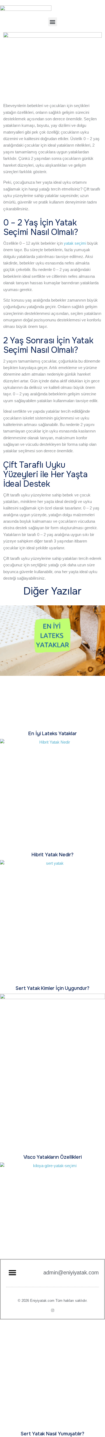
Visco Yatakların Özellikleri (52, 1157)
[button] (52, 21)
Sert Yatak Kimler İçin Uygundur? (52, 988)
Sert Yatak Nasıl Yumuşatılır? (52, 1433)
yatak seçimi (75, 243)
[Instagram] (52, 1310)
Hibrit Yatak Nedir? (53, 854)
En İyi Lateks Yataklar (52, 733)
